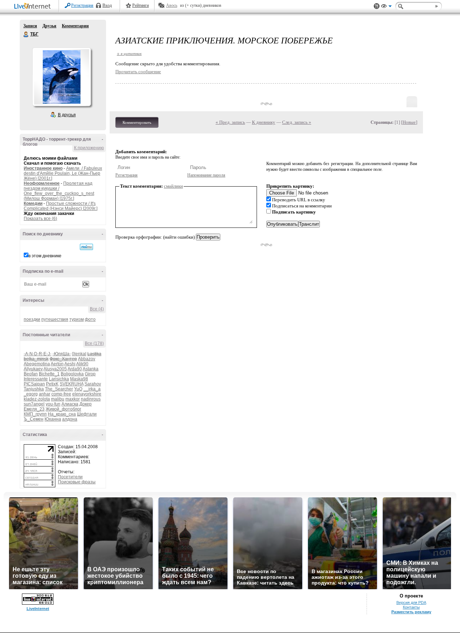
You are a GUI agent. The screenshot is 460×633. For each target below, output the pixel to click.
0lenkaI (79, 353)
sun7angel (34, 404)
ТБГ (26, 34)
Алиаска (69, 404)
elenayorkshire (86, 394)
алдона (69, 419)
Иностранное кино (43, 168)
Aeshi (69, 363)
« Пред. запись (230, 122)
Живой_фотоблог (63, 409)
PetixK (52, 383)
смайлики (173, 186)
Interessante (36, 378)
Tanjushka (34, 388)
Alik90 (82, 363)
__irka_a (92, 388)
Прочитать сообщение (138, 71)
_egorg (31, 394)
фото (90, 319)
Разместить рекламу (411, 612)
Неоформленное (42, 183)
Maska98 (79, 378)
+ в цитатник (129, 53)
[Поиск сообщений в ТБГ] (86, 247)
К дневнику (263, 122)
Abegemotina (37, 363)
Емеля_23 (34, 409)
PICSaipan (34, 383)
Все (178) (94, 343)
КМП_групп (35, 414)
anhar (44, 394)
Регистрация (82, 5)
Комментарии (75, 25)
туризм (76, 319)
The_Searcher (59, 388)
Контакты (411, 607)
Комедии (33, 203)
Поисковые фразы (77, 481)
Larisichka (59, 378)
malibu (57, 399)
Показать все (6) (40, 218)
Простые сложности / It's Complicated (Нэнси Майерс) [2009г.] (60, 206)
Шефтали (87, 414)
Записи (30, 25)
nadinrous (91, 399)
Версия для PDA (411, 602)
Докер (85, 404)
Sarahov (92, 383)
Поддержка (377, 6)
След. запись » (296, 122)
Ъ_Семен (33, 419)
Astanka (90, 368)
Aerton (57, 363)
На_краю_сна (62, 414)
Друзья (49, 25)
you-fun (53, 404)
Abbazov (86, 358)
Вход (107, 5)
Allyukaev (33, 368)
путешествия (54, 319)
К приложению (89, 147)
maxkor (72, 399)
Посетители (70, 476)
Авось (171, 5)
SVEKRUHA (71, 383)
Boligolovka (72, 373)
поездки (32, 319)
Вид (386, 7)
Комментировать (137, 122)
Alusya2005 (55, 368)
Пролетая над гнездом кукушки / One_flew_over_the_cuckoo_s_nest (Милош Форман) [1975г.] (59, 191)
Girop (90, 373)
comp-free (61, 394)
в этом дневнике (44, 255)
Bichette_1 (49, 373)
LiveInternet (33, 6)
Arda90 (75, 368)
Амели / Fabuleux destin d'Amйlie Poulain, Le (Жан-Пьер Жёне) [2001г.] (63, 173)
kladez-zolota (37, 399)
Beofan (31, 373)
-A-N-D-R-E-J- (37, 353)
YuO (78, 388)
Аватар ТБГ (61, 77)
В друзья (67, 114)
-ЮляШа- (61, 353)
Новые (409, 122)
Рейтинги (140, 5)
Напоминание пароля (206, 175)
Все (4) (97, 308)
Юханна (53, 419)
